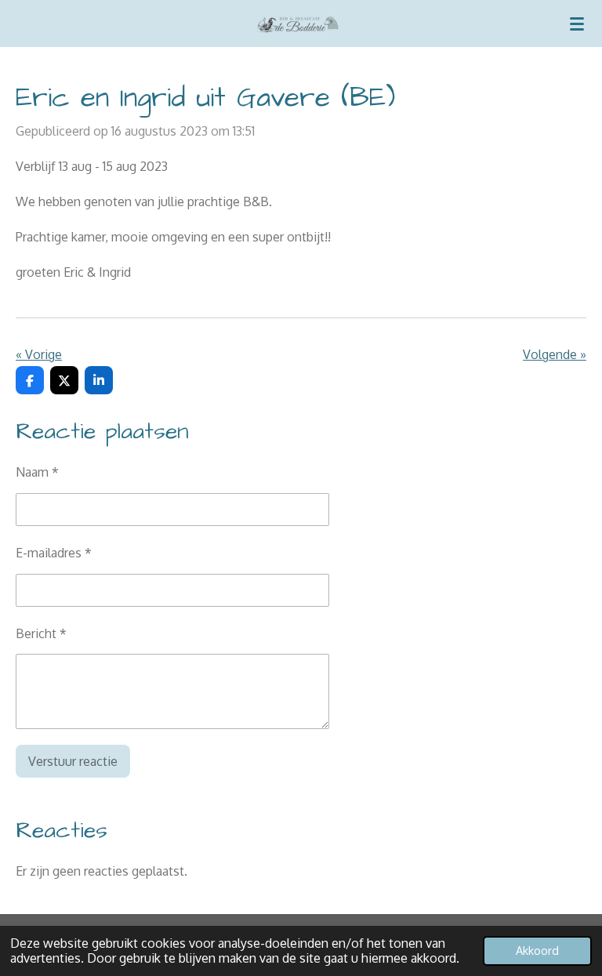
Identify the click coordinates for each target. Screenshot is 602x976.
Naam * (37, 472)
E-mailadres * (54, 553)
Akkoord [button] (537, 950)
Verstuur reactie (73, 761)
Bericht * (41, 633)
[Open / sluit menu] (577, 23)
